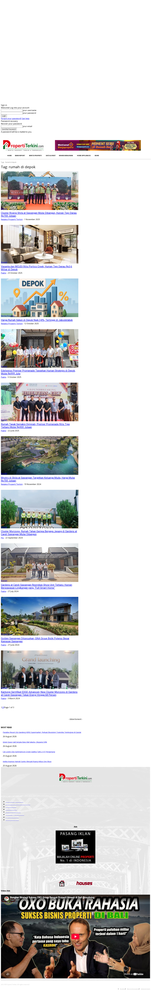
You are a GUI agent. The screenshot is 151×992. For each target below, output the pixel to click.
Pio (2, 537)
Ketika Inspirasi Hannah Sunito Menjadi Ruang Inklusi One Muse (27, 761)
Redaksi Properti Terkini (12, 219)
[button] (104, 155)
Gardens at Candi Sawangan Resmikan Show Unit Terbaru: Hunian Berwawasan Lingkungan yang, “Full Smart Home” (36, 586)
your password (29, 113)
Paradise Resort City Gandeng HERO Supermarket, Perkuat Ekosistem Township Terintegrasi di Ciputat (42, 732)
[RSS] (142, 134)
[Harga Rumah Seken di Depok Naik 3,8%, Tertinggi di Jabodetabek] (39, 297)
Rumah (4, 208)
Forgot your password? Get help (15, 118)
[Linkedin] (139, 134)
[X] (145, 134)
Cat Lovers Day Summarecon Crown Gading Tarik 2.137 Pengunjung (29, 752)
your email (27, 126)
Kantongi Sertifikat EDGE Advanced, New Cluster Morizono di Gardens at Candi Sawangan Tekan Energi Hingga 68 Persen (39, 693)
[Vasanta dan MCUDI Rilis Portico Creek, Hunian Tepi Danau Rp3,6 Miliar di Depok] (39, 244)
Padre (3, 273)
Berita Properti (7, 316)
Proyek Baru (6, 634)
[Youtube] (148, 134)
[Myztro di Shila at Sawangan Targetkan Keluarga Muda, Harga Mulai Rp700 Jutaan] (39, 455)
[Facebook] (132, 134)
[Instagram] (135, 134)
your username (29, 110)
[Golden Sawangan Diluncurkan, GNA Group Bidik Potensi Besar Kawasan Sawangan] (39, 616)
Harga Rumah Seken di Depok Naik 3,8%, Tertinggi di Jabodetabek (37, 320)
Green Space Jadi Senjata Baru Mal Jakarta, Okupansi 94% (25, 742)
